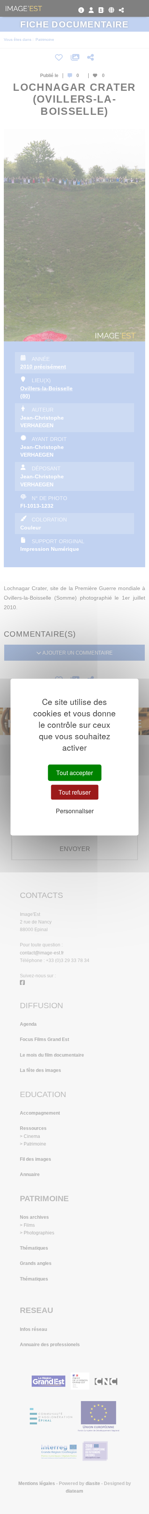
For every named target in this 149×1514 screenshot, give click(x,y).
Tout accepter (74, 772)
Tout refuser (74, 792)
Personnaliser (75, 810)
